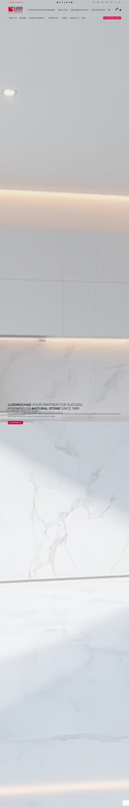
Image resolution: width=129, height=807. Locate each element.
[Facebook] (60, 2)
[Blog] (57, 2)
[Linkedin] (67, 2)
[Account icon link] (120, 10)
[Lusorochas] (15, 10)
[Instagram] (64, 2)
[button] (16, 2)
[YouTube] (71, 2)
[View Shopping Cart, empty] (116, 10)
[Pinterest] (69, 2)
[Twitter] (62, 2)
